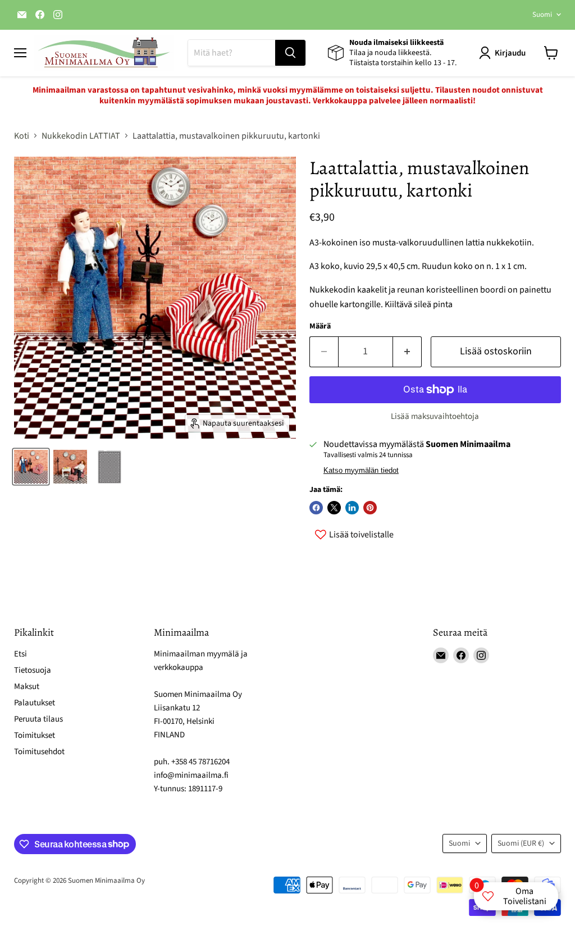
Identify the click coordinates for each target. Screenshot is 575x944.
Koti (21, 136)
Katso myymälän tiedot (361, 471)
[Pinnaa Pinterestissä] (370, 507)
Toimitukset (34, 735)
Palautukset (34, 703)
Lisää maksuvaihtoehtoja (435, 416)
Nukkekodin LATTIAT (81, 136)
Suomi (542, 15)
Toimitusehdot (39, 752)
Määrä (320, 326)
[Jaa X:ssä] (334, 507)
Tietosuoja (32, 670)
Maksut (26, 686)
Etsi (20, 654)
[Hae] (290, 53)
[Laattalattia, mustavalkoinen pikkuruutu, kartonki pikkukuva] (70, 467)
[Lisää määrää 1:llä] (407, 351)
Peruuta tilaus (38, 719)
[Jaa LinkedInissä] (352, 507)
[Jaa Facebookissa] (316, 507)
